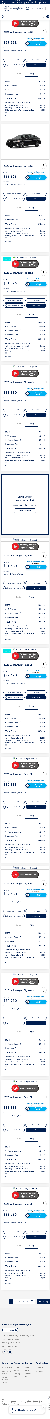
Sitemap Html (29, 1402)
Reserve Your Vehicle (25, 511)
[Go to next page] (27, 1301)
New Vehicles (7, 1368)
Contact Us (12, 1330)
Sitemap (23, 1402)
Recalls (45, 1402)
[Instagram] (4, 1351)
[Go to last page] (32, 1301)
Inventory (7, 1362)
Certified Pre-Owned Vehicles (7, 1379)
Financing (18, 1362)
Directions (39, 1371)
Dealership (42, 1362)
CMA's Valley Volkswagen (6, 1402)
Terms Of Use (18, 1402)
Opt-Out (40, 1402)
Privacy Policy (13, 1402)
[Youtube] (9, 1351)
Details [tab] (18, 73)
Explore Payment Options (14, 60)
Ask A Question (36, 65)
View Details (36, 60)
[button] (44, 32)
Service (29, 1362)
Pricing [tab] (31, 73)
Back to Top (43, 1301)
